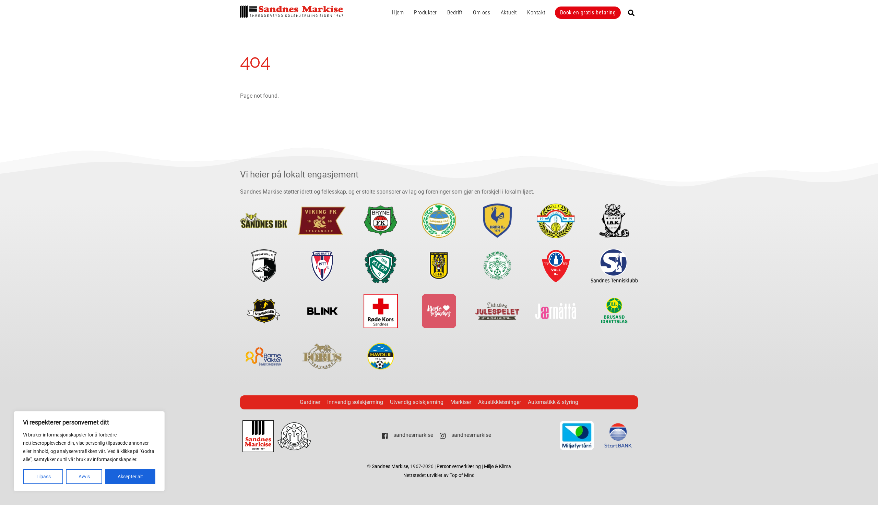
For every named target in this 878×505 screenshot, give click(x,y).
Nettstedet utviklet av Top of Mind (439, 475)
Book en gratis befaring (588, 12)
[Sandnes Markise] (291, 14)
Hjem (398, 12)
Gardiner (310, 402)
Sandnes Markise (390, 466)
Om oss (481, 12)
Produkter (425, 12)
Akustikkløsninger (499, 402)
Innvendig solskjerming (355, 402)
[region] (89, 451)
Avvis (84, 476)
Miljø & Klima (497, 466)
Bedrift (455, 12)
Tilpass (43, 476)
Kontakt (536, 12)
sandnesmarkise (412, 435)
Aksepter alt (130, 476)
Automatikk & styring (553, 402)
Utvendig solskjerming (416, 402)
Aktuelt (509, 12)
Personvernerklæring (459, 466)
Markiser (460, 402)
